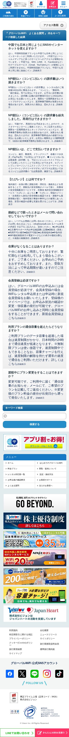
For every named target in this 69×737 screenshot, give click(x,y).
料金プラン (12, 469)
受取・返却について (47, 469)
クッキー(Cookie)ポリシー (21, 644)
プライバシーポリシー (19, 638)
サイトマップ (15, 653)
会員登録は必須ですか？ (24, 280)
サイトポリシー (47, 638)
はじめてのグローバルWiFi (50, 463)
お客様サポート (46, 480)
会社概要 (44, 630)
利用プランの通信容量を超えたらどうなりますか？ (35, 328)
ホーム (10, 463)
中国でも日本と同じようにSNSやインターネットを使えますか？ (35, 46)
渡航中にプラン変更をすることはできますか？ (35, 374)
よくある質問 (13, 486)
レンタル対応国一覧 (16, 474)
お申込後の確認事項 (16, 480)
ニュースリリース (48, 634)
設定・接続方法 (46, 474)
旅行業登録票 (15, 649)
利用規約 (13, 630)
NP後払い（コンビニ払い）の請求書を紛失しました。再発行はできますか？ (36, 117)
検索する (35, 424)
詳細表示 (37, 70)
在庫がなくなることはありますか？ (31, 246)
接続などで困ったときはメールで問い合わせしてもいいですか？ (35, 214)
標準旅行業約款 (47, 649)
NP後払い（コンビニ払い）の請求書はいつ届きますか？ (36, 80)
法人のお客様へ (46, 486)
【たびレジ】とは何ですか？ (27, 179)
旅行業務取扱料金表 (49, 644)
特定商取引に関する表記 (20, 634)
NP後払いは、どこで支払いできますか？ (34, 149)
